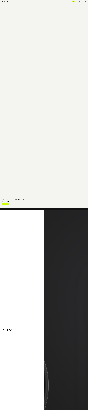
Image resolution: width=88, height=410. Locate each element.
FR (85, 1)
